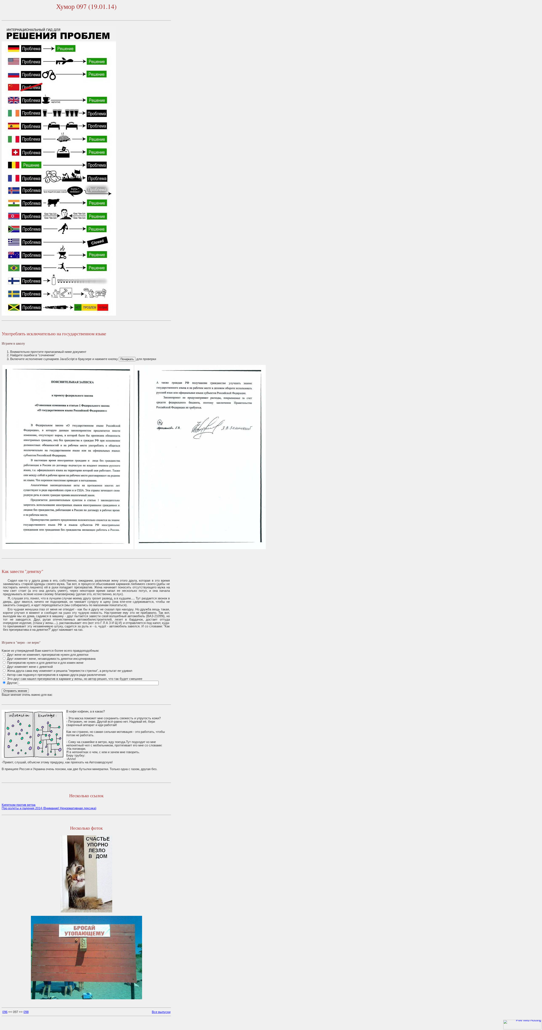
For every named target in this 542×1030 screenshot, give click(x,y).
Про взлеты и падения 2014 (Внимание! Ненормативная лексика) (49, 808)
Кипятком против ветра (18, 805)
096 (4, 1012)
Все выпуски (161, 1012)
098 (26, 1012)
